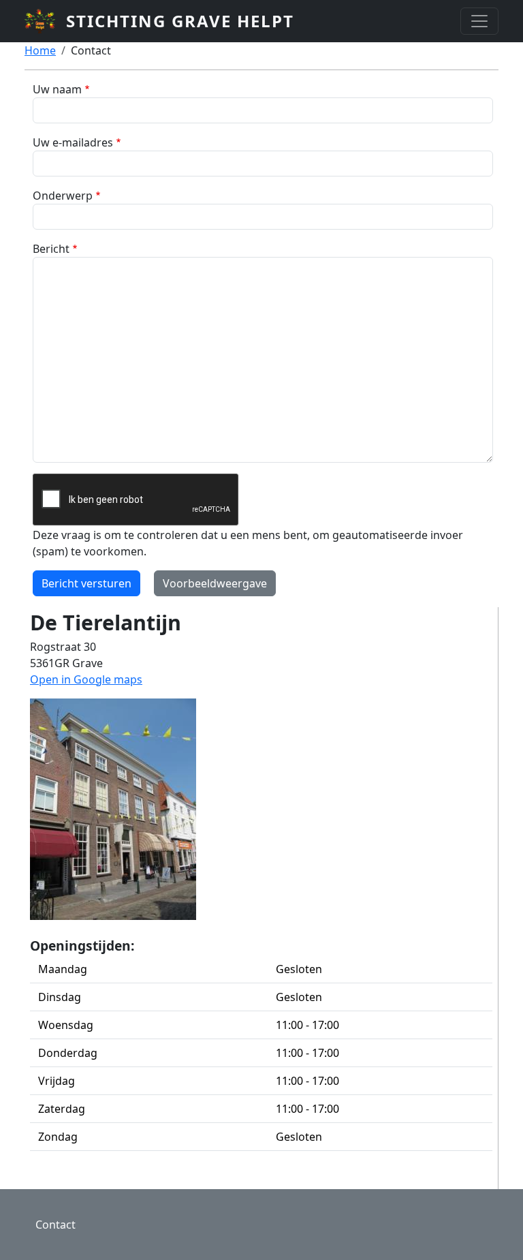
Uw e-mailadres (73, 142)
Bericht (51, 248)
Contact (55, 1224)
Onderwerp (63, 195)
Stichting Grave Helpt (180, 21)
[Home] (45, 21)
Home (40, 50)
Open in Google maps (86, 679)
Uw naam (57, 89)
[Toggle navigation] (479, 21)
